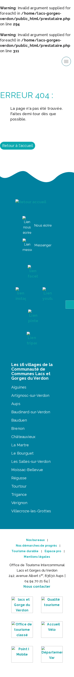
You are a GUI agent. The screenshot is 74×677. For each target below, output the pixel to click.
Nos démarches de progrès (36, 545)
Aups (15, 404)
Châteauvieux (23, 437)
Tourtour (19, 486)
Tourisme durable (25, 551)
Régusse (19, 478)
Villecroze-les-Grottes (31, 511)
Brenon (17, 428)
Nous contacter (36, 586)
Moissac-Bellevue (27, 470)
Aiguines (18, 387)
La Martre (20, 445)
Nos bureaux (35, 540)
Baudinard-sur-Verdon (30, 412)
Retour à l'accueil (17, 145)
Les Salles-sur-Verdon (31, 461)
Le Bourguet (22, 453)
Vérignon (19, 503)
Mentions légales (37, 556)
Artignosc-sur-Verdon (30, 395)
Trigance (19, 494)
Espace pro (53, 551)
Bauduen (19, 420)
